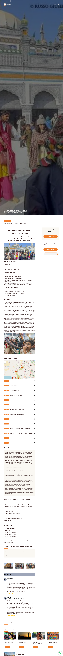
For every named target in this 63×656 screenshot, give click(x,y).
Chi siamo (46, 4)
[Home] (8, 4)
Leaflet (24, 378)
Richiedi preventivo (50, 236)
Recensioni (39, 4)
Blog (43, 4)
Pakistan (10, 223)
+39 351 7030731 (14, 1)
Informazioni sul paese (50, 253)
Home (24, 4)
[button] (28, 362)
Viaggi (27, 4)
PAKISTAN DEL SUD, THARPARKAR (17, 212)
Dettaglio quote (50, 249)
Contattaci (51, 4)
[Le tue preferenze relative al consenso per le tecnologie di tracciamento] (1, 492)
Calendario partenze (33, 4)
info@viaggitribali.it (7, 1)
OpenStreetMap (29, 378)
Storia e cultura (7, 220)
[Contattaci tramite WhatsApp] (60, 653)
